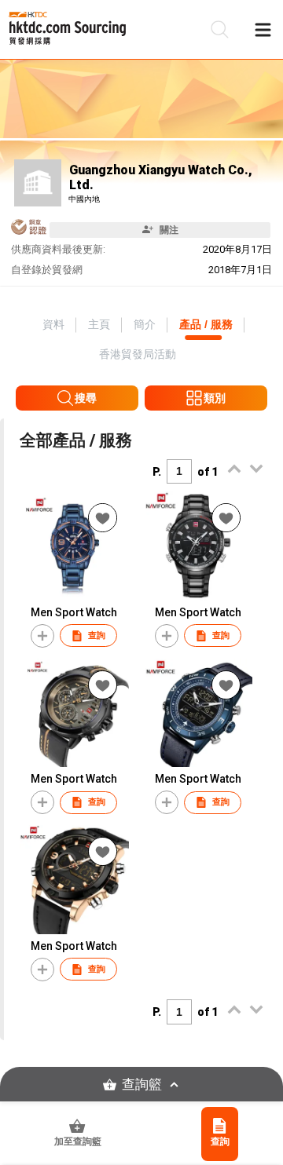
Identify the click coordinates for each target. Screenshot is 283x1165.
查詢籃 (142, 1084)
